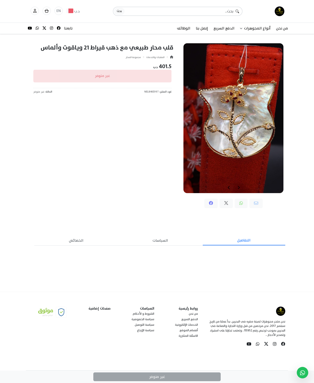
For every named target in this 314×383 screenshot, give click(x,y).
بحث (119, 11)
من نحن (282, 28)
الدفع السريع (224, 28)
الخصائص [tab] (76, 241)
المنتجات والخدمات (155, 57)
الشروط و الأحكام (143, 313)
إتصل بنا (202, 28)
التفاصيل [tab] (244, 240)
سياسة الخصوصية (142, 319)
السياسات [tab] (160, 241)
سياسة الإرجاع (145, 330)
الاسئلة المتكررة (188, 335)
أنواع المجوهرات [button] (257, 28)
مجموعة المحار (133, 57)
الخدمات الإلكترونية (186, 324)
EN (58, 11)
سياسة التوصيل (144, 324)
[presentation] (238, 187)
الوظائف (183, 28)
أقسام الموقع (189, 330)
